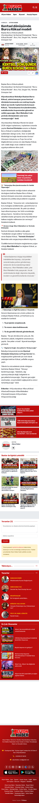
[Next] (26, 766)
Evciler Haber (23, 789)
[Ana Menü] (36, 7)
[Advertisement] (19, 702)
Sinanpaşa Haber (20, 793)
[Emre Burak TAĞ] (5, 588)
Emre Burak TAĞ (16, 587)
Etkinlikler (29, 781)
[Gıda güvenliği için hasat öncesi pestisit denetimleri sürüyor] (10, 481)
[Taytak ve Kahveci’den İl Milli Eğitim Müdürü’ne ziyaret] (29, 498)
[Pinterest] (13, 766)
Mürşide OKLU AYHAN (17, 603)
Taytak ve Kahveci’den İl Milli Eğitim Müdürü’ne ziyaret (28, 506)
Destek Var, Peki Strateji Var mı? (20, 589)
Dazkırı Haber (29, 787)
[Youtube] (19, 766)
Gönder (5, 541)
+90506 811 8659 (20, 756)
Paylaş (5, 72)
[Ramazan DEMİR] (5, 579)
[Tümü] (36, 566)
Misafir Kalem (15, 596)
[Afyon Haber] (6, 445)
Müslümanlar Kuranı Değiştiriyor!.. (21, 580)
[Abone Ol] (36, 73)
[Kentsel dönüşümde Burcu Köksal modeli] (19, 59)
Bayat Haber (30, 785)
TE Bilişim (24, 800)
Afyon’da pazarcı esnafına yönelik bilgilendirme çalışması (28, 489)
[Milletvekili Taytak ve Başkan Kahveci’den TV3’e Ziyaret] (29, 463)
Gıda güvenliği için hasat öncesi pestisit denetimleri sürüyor (9, 489)
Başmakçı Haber (20, 785)
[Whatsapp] (29, 766)
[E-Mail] (13, 448)
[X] (9, 766)
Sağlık (30, 779)
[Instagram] (16, 766)
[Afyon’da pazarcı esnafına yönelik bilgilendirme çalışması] (29, 481)
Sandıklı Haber (9, 793)
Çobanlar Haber (19, 787)
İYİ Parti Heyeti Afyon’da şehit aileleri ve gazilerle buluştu (9, 471)
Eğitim (35, 779)
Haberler (4, 22)
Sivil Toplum (10, 781)
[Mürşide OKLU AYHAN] (5, 606)
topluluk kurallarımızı (18, 547)
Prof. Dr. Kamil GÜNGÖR (18, 613)
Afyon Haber (6, 14)
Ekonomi (17, 781)
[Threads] (22, 766)
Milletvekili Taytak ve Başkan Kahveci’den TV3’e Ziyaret (28, 471)
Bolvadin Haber (9, 787)
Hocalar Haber (32, 789)
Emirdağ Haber (14, 789)
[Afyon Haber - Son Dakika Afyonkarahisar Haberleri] (12, 7)
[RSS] (32, 766)
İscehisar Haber (19, 791)
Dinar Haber (5, 789)
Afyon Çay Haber (10, 785)
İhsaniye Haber (9, 791)
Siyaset (22, 14)
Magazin (23, 781)
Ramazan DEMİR (15, 578)
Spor (15, 14)
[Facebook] (6, 766)
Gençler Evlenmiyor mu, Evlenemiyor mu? (22, 607)
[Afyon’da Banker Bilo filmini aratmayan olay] (10, 498)
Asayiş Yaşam (32, 14)
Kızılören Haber (29, 791)
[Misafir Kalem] (5, 597)
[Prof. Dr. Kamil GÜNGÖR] (5, 614)
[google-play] (28, 772)
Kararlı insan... (15, 616)
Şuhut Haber (29, 793)
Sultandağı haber (19, 795)
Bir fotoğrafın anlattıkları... (19, 598)
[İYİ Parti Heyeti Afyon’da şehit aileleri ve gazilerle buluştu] (10, 463)
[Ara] (34, 7)
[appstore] (11, 772)
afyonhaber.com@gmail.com (20, 759)
